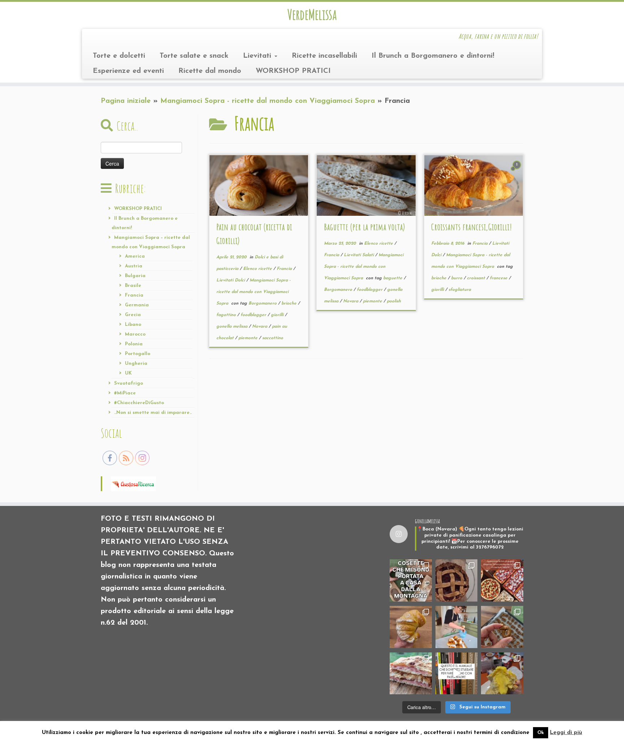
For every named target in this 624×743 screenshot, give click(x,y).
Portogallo (137, 353)
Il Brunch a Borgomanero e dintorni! (433, 56)
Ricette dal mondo (209, 71)
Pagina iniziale (126, 101)
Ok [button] (540, 732)
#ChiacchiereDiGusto (139, 403)
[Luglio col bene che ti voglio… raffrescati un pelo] (457, 580)
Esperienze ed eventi (128, 71)
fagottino (226, 315)
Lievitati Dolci (231, 280)
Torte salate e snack (194, 56)
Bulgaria (135, 276)
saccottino (272, 338)
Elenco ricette (258, 269)
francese (499, 278)
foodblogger (254, 315)
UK (128, 373)
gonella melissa (232, 326)
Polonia (134, 344)
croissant (476, 278)
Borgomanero (263, 303)
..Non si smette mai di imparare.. (153, 412)
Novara (260, 326)
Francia (134, 295)
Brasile (133, 285)
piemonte (248, 338)
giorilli (278, 315)
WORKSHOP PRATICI (293, 71)
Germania (137, 305)
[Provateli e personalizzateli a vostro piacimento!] (502, 627)
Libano (133, 324)
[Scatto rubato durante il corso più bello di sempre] (457, 627)
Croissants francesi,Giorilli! (471, 227)
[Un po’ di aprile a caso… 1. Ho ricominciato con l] (411, 673)
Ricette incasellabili (324, 56)
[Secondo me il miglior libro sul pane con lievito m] (457, 673)
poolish (394, 301)
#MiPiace (125, 393)
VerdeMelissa (312, 14)
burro (457, 278)
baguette (393, 278)
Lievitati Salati (359, 255)
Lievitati (258, 56)
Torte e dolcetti (119, 56)
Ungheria (136, 363)
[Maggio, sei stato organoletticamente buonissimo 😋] (411, 627)
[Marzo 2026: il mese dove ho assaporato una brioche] (502, 673)
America (135, 256)
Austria (133, 266)
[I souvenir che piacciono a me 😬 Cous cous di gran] (411, 580)
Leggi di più (566, 732)
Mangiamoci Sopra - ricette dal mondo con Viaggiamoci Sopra (267, 101)
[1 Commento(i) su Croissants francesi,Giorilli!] (517, 171)
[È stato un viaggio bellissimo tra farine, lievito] (502, 580)
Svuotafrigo (128, 383)
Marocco (135, 334)
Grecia (133, 315)
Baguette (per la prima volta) (364, 227)
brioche (289, 303)
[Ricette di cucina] (133, 483)
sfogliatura (459, 290)
